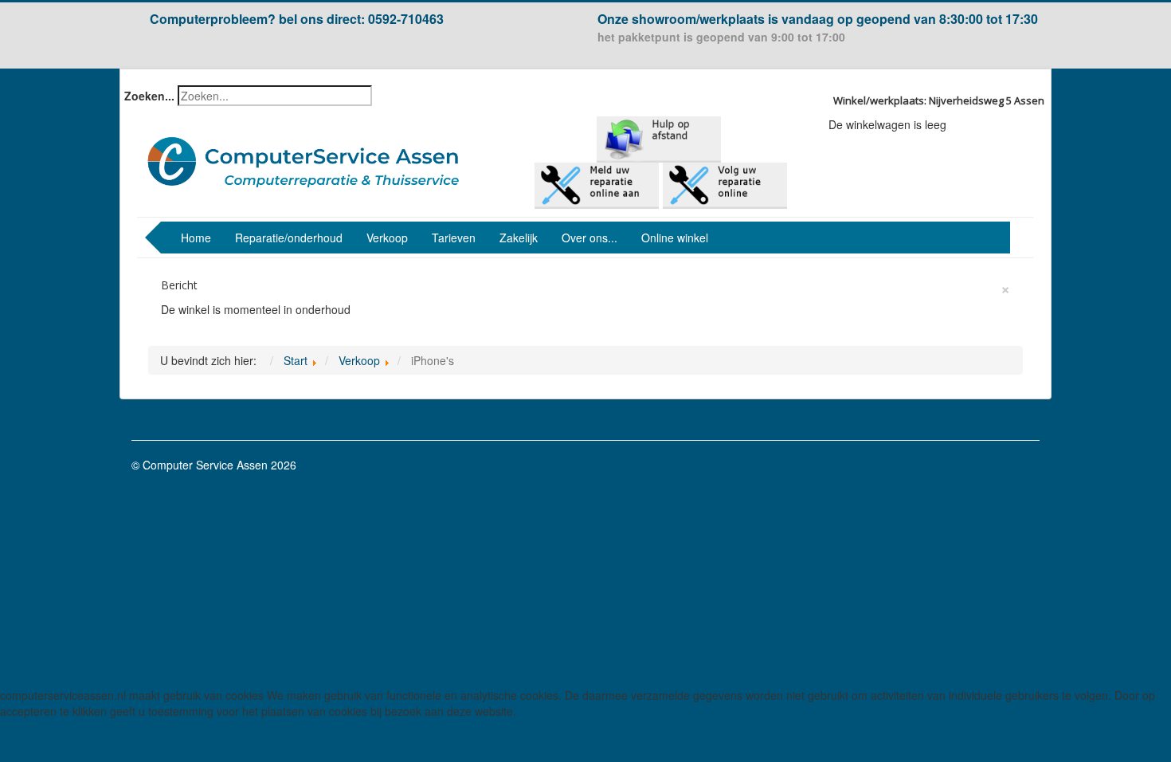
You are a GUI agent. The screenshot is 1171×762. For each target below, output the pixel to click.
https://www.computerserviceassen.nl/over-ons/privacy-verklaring (163, 727)
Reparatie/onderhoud (289, 237)
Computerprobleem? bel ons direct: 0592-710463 (297, 19)
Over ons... (589, 237)
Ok (17, 748)
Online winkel (674, 237)
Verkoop (387, 237)
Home (196, 237)
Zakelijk (518, 237)
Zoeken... (149, 96)
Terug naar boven (995, 465)
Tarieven (454, 237)
